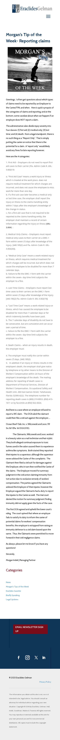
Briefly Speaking (13, 595)
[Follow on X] (36, 657)
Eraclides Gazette (13, 591)
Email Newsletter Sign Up (29, 629)
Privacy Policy (45, 682)
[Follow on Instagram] (27, 657)
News (8, 582)
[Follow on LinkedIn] (44, 657)
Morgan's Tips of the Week (17, 586)
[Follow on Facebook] (18, 657)
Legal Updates (12, 599)
